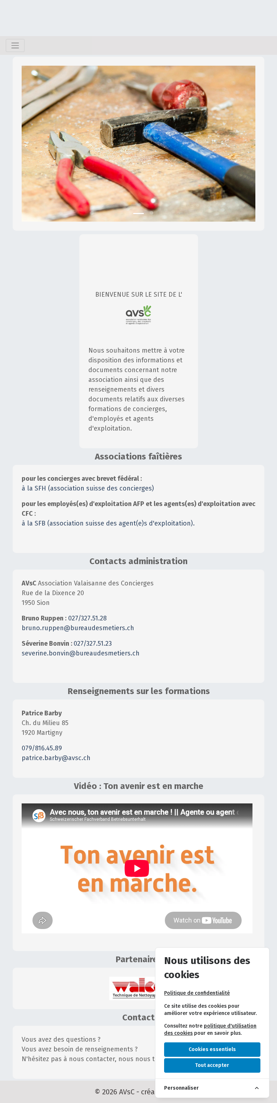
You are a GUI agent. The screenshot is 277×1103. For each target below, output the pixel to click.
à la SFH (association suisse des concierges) (88, 488)
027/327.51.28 (87, 618)
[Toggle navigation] (15, 45)
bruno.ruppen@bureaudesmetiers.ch (78, 628)
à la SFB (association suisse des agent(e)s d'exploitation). (108, 523)
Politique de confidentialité (197, 993)
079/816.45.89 (42, 748)
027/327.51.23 (93, 644)
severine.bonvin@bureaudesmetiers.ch (81, 653)
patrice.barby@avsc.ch (56, 758)
